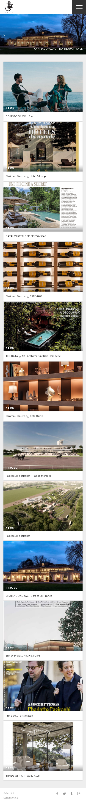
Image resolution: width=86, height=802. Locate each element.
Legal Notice (10, 797)
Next (82, 35)
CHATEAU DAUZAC (45, 48)
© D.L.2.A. (9, 793)
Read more (43, 91)
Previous (4, 35)
